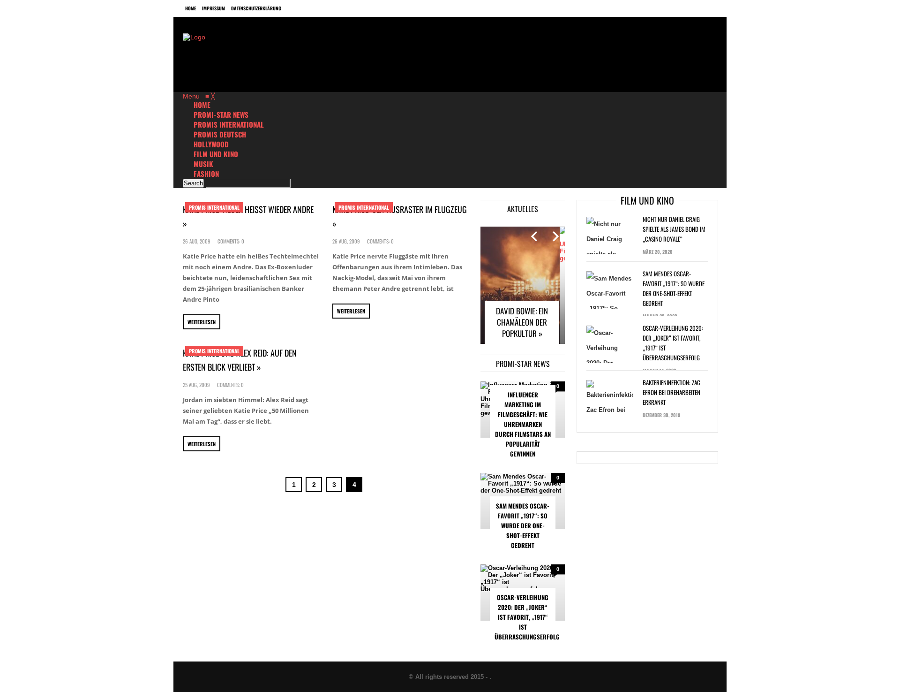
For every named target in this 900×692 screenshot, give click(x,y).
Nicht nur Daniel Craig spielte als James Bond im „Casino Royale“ (674, 228)
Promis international (214, 207)
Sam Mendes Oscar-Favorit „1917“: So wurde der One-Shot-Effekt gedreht (522, 525)
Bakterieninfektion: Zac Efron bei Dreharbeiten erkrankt (671, 392)
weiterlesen (202, 322)
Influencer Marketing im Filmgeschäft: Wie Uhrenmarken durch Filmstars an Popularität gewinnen (523, 424)
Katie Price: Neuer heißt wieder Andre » (248, 216)
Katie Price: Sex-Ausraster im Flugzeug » (399, 216)
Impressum (213, 8)
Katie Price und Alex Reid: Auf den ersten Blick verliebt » (240, 360)
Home (190, 8)
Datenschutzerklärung (256, 8)
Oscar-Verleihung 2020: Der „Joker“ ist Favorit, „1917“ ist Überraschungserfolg (525, 617)
